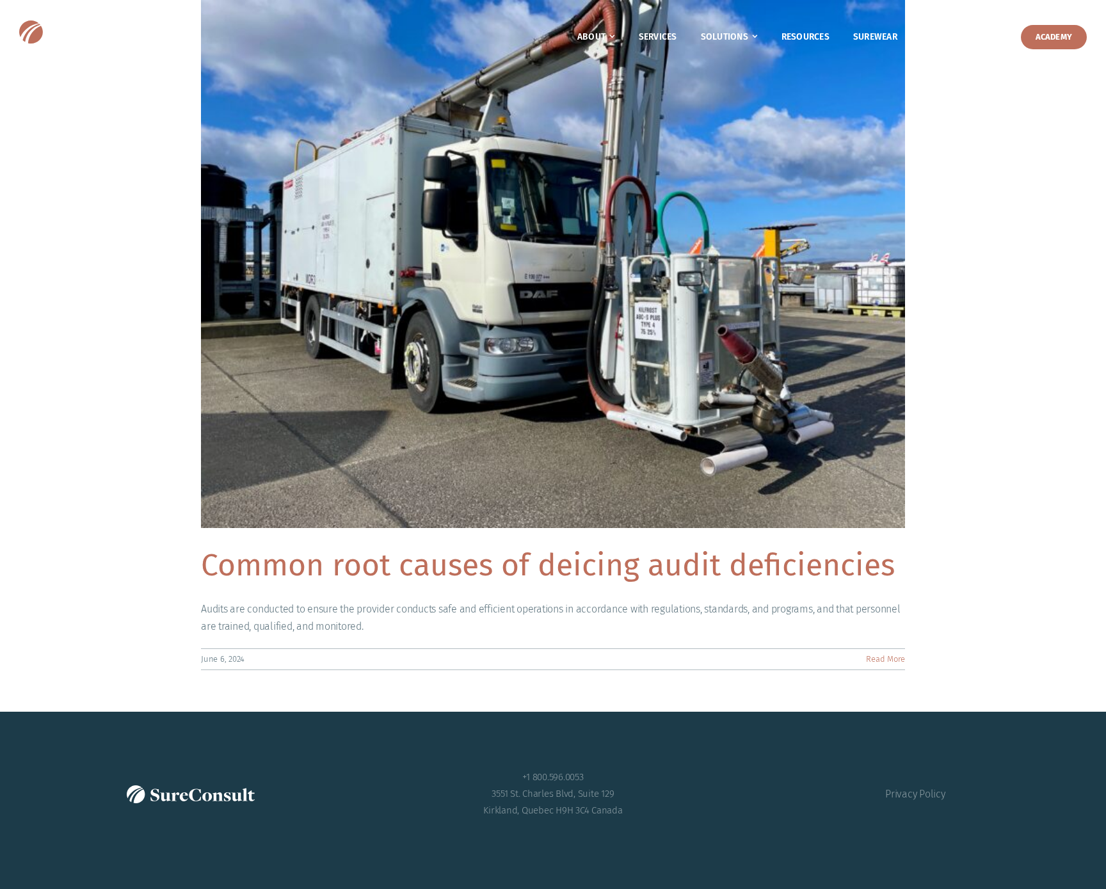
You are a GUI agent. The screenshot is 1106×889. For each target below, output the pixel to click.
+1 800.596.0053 (552, 777)
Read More (885, 659)
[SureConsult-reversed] (102, 25)
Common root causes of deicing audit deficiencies (548, 565)
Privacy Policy (915, 794)
